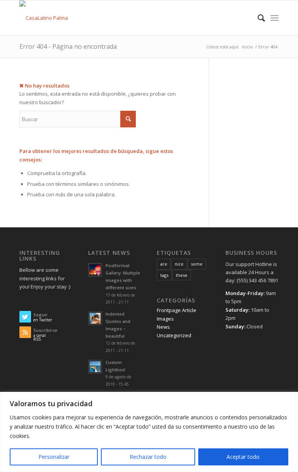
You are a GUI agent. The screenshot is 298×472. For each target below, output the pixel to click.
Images (165, 318)
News (163, 326)
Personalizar (53, 456)
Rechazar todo (148, 456)
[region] (149, 432)
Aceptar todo (243, 456)
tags (164, 275)
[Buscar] (257, 17)
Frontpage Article (176, 310)
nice (179, 264)
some (197, 264)
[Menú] (274, 17)
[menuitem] (257, 17)
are (163, 264)
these (181, 275)
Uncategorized (174, 335)
